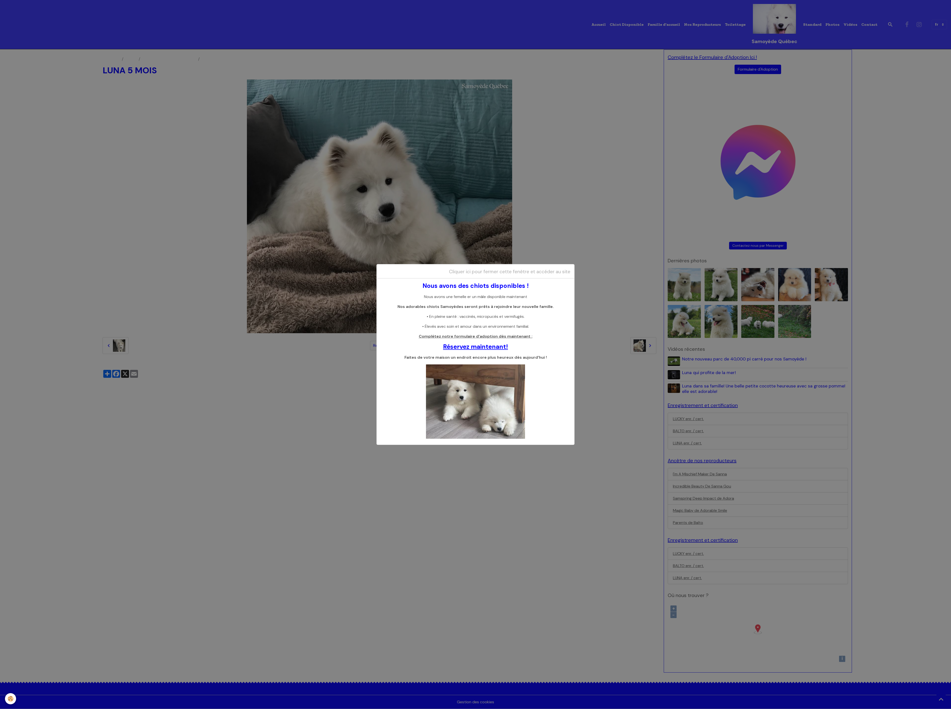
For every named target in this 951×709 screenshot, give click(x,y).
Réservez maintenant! (475, 347)
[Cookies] (10, 698)
